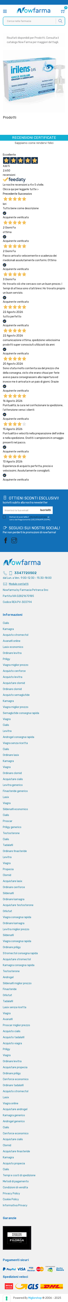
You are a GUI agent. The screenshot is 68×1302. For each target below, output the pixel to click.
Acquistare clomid (14, 683)
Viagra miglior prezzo (15, 665)
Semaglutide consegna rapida (21, 713)
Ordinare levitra (12, 653)
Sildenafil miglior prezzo (17, 983)
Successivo (25, 193)
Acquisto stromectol (15, 635)
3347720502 (25, 573)
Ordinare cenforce (14, 887)
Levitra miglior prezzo (16, 929)
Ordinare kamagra (13, 899)
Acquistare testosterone (18, 905)
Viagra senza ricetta (15, 743)
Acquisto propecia (14, 1163)
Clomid (7, 875)
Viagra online (10, 1103)
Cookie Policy (11, 1199)
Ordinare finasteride (15, 851)
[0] (63, 12)
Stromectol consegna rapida (20, 953)
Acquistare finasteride (16, 1151)
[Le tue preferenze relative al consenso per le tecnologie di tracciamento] (6, 1298)
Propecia (8, 869)
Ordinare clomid (12, 689)
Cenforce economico (16, 1079)
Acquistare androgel (15, 1109)
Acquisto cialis (11, 1031)
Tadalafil (8, 845)
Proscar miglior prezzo (16, 1025)
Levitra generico (13, 785)
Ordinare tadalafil (13, 1085)
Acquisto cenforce (14, 671)
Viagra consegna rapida (17, 917)
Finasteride (10, 989)
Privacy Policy (11, 1193)
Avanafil (8, 1019)
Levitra (7, 731)
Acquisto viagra (12, 1043)
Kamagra (8, 629)
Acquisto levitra (12, 677)
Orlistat (7, 911)
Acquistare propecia (15, 1067)
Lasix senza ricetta (14, 1007)
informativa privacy (38, 517)
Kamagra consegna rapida (18, 965)
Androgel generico (14, 1121)
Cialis (6, 623)
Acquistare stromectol (17, 959)
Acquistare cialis (13, 779)
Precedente (10, 193)
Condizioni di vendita (15, 1187)
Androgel (8, 977)
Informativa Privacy (15, 1205)
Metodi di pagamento (16, 1181)
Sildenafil (8, 893)
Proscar (7, 821)
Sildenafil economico (15, 809)
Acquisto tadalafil (13, 1037)
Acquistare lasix (12, 881)
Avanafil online (11, 641)
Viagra (7, 719)
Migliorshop (35, 1298)
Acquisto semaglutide (16, 695)
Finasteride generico (15, 791)
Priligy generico (12, 827)
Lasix (6, 797)
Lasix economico (13, 647)
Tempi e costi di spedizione (19, 1175)
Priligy (6, 659)
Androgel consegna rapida (18, 737)
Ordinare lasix (11, 755)
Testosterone (11, 833)
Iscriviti (45, 510)
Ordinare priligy (12, 947)
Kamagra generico (14, 1115)
